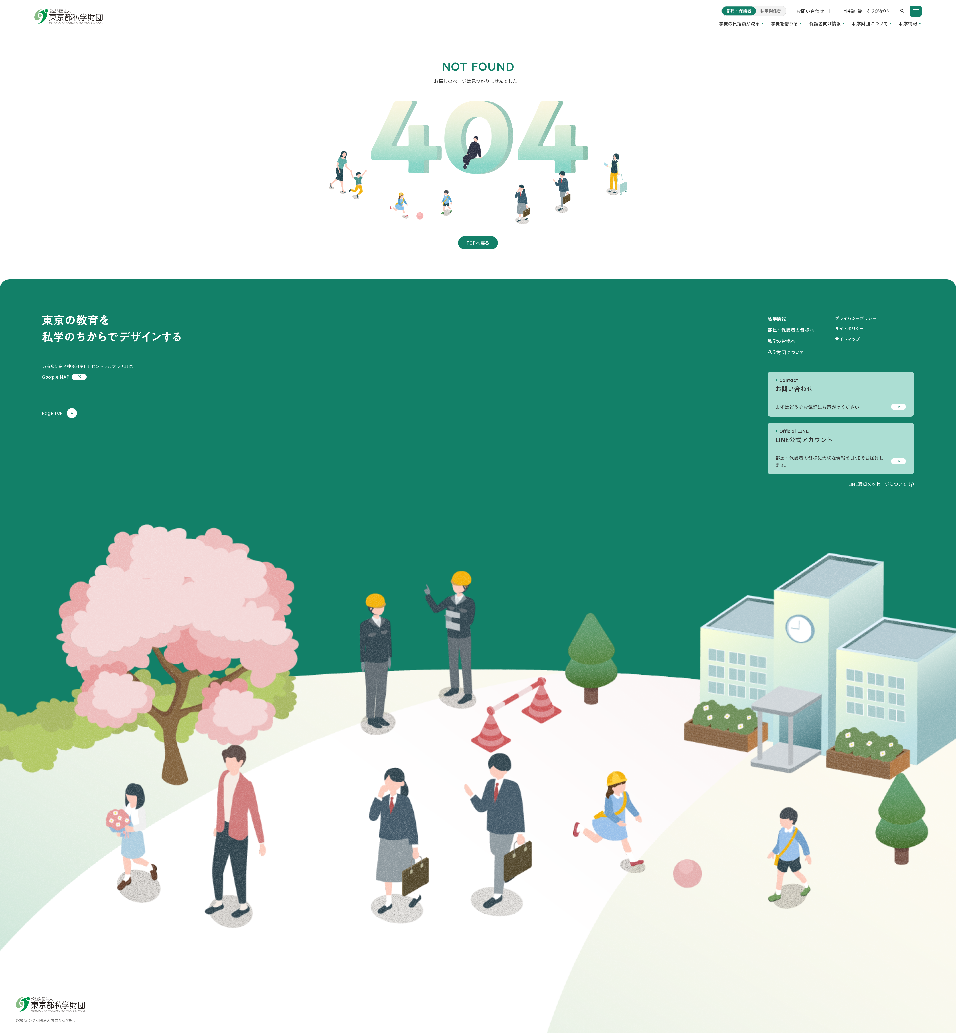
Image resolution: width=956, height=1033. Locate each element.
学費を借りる (784, 23)
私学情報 (908, 23)
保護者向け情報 (825, 23)
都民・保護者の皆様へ (791, 329)
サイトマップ (847, 339)
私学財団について (870, 23)
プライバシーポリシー (855, 318)
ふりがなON (878, 11)
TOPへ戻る (478, 242)
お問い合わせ (810, 11)
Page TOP (52, 413)
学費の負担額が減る (739, 23)
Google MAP (56, 376)
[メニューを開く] (916, 11)
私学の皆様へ (781, 341)
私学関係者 (770, 11)
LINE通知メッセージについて (877, 484)
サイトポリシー (849, 328)
